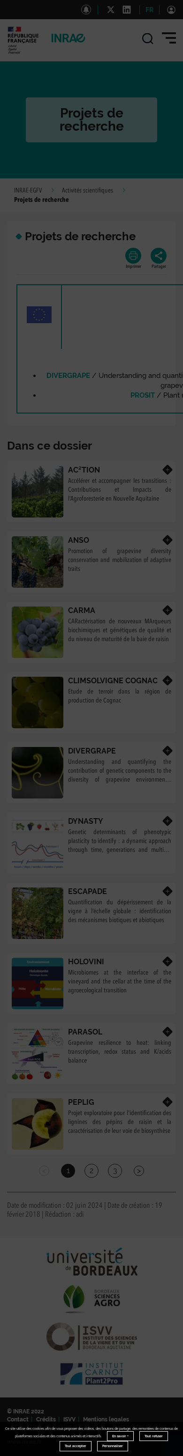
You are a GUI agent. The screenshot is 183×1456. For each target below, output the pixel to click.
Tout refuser (154, 1436)
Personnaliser (112, 1446)
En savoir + (120, 1436)
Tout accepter (75, 1446)
